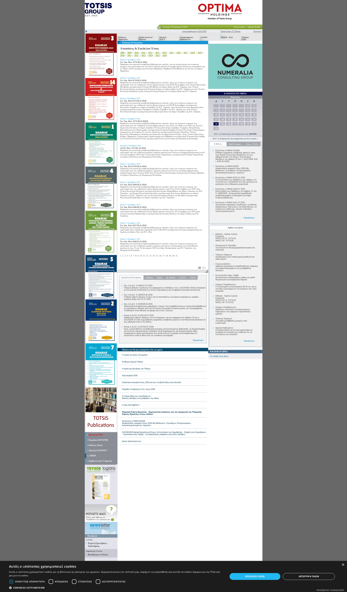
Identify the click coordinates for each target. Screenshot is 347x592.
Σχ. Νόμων (170, 277)
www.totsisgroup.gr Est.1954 (185, 31)
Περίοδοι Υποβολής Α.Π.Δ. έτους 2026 (138, 389)
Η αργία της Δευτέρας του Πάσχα (136, 369)
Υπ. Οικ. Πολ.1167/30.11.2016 (133, 225)
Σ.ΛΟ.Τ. (182, 277)
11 (144, 256)
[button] (115, 587)
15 (157, 256)
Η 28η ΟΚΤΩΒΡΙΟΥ (130, 405)
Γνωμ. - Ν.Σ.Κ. (252, 144)
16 (160, 256)
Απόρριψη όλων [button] (309, 576)
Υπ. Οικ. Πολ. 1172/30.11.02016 (134, 121)
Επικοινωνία (239, 27)
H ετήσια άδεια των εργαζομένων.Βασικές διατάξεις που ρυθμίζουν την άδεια (140, 397)
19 (170, 256)
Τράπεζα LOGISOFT (98, 450)
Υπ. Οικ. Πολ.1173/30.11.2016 (133, 101)
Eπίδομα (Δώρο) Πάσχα (132, 362)
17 (163, 256)
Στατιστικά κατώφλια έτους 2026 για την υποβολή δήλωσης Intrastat (151, 382)
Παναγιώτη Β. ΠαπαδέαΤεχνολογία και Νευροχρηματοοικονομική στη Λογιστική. (235, 247)
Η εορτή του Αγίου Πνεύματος (134, 355)
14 (154, 256)
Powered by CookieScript (330, 590)
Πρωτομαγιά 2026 (130, 375)
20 (173, 256)
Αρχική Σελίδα (254, 27)
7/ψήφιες (149, 277)
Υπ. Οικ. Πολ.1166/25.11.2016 (133, 241)
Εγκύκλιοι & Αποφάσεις (131, 277)
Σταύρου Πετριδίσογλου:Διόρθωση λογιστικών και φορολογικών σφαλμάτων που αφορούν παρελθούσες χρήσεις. (233, 310)
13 (150, 256)
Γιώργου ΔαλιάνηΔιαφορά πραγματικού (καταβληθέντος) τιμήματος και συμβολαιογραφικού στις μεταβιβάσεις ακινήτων (236, 267)
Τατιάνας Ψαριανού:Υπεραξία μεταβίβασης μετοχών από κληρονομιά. (231, 320)
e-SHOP (92, 456)
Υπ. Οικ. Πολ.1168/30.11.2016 (133, 207)
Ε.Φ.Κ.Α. (218, 144)
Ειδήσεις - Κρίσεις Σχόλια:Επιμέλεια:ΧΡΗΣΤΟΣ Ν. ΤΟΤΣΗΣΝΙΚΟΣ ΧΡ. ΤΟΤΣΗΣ (226, 299)
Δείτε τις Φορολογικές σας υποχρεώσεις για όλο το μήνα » (235, 139)
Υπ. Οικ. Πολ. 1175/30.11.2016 (133, 62)
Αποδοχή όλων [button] (255, 576)
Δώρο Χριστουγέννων (131, 441)
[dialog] (173, 576)
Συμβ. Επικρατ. (235, 144)
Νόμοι (159, 277)
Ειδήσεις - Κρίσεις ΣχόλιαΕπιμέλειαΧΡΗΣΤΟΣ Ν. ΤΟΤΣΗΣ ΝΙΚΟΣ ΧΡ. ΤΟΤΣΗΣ (226, 237)
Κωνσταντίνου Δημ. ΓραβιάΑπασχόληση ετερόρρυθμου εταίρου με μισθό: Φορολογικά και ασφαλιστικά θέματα (235, 277)
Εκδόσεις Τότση (95, 445)
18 (167, 256)
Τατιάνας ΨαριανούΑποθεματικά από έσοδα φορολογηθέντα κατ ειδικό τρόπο (234, 257)
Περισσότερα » (249, 218)
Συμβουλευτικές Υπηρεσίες (100, 461)
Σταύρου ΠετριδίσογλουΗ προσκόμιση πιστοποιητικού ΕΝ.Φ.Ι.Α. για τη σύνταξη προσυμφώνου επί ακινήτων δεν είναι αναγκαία (235, 287)
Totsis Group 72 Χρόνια (221, 31)
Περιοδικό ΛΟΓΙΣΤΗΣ (98, 440)
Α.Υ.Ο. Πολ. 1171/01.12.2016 (133, 148)
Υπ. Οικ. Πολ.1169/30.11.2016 (133, 184)
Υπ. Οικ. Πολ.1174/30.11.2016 (133, 80)
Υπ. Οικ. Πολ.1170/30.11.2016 (133, 166)
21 (176, 256)
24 (216, 124)
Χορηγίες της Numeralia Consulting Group (261, 31)
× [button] (343, 564)
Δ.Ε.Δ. (193, 277)
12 (147, 256)
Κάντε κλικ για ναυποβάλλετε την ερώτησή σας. (98, 518)
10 (141, 256)
